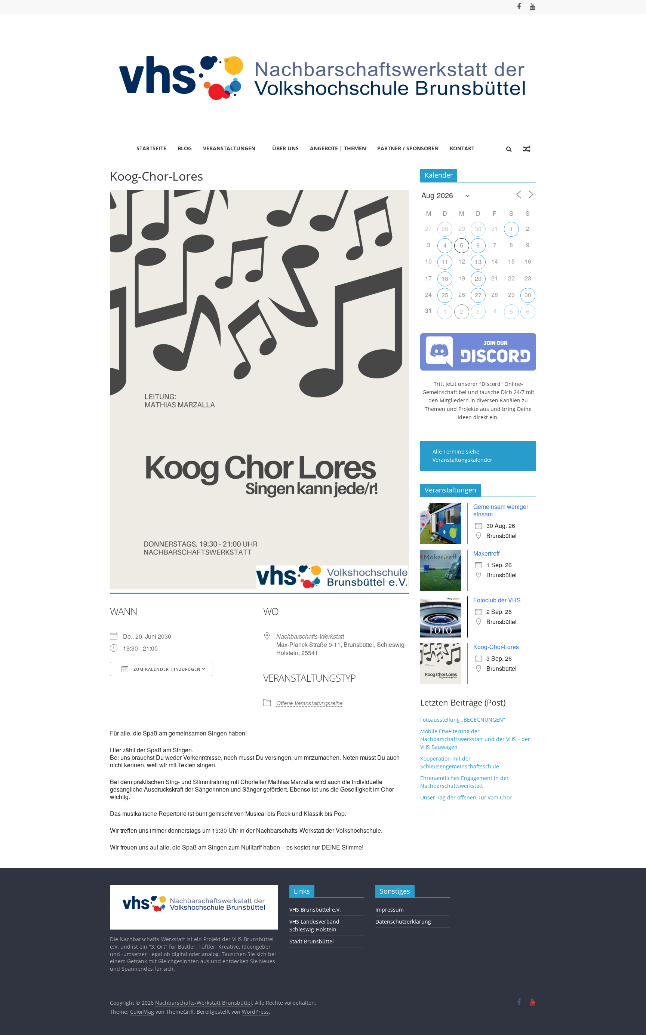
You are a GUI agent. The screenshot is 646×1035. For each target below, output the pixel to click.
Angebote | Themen (338, 148)
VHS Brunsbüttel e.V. (315, 909)
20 (478, 278)
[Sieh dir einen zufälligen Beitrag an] (526, 148)
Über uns (285, 148)
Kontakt (462, 148)
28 (445, 228)
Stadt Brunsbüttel (311, 941)
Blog (185, 148)
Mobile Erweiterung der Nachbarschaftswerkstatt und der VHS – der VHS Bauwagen (475, 739)
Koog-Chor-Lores (496, 646)
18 (445, 278)
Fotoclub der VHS (497, 600)
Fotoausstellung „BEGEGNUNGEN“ (462, 719)
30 (478, 228)
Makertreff (486, 553)
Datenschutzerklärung (403, 921)
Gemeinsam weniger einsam (500, 510)
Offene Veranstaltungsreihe (309, 703)
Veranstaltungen (229, 148)
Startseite (151, 148)
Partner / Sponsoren (408, 148)
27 (478, 295)
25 (445, 295)
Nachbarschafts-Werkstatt (310, 636)
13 (478, 261)
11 (445, 261)
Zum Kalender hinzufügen (166, 669)
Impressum (389, 909)
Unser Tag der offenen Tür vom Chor (466, 797)
